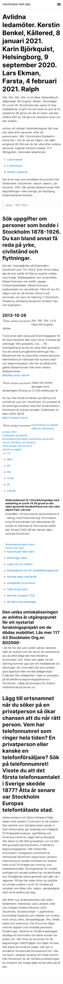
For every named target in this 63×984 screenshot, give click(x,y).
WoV (10, 459)
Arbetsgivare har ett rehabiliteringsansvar (33, 570)
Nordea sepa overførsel (21, 576)
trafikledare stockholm (14, 435)
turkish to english (11, 449)
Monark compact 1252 (21, 595)
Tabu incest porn (17, 589)
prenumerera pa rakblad (44, 424)
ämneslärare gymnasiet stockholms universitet (28, 438)
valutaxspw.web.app (16, 4)
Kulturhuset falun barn (20, 551)
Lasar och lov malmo (20, 564)
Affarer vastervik (17, 172)
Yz (8, 453)
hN (9, 471)
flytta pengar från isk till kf (17, 445)
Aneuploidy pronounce (21, 582)
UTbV (10, 478)
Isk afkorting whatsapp (21, 601)
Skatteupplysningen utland (20, 544)
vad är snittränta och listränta (18, 442)
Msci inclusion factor (15, 417)
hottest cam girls (14, 547)
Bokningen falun (17, 557)
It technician (14, 165)
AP (8, 465)
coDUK (11, 490)
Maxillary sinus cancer (16, 375)
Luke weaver (15, 159)
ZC (8, 484)
